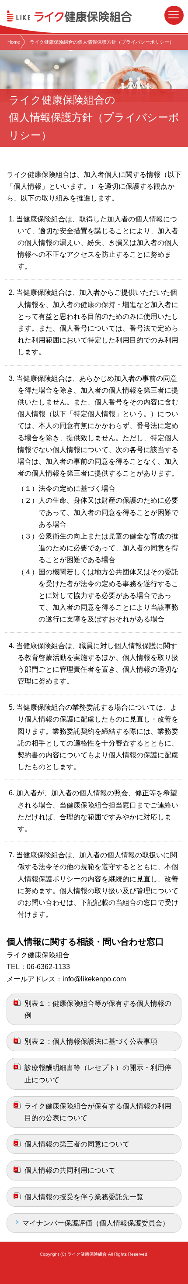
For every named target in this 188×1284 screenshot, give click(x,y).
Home (13, 42)
